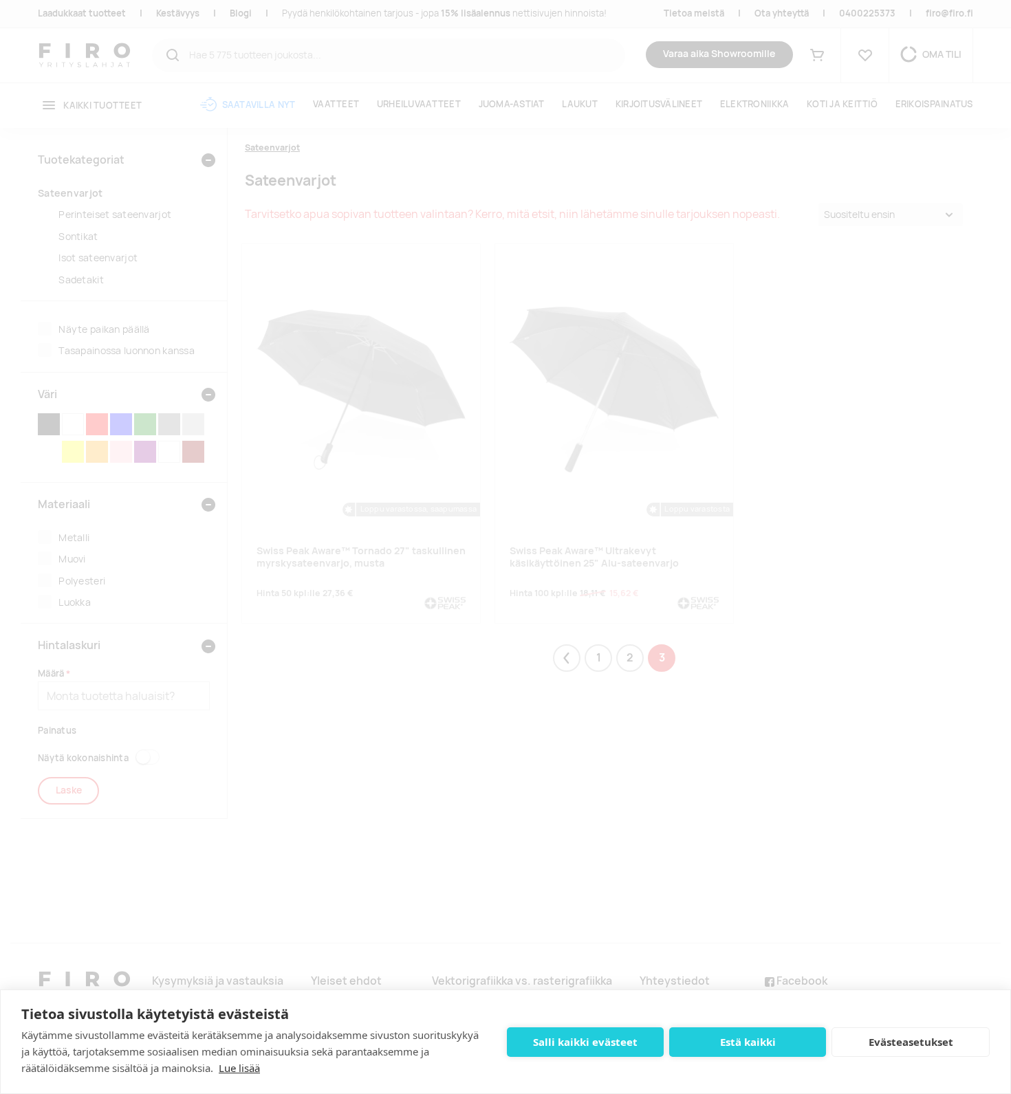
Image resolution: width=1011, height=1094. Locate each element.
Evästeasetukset (911, 1042)
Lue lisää (239, 1068)
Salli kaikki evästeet (585, 1042)
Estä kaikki (748, 1042)
